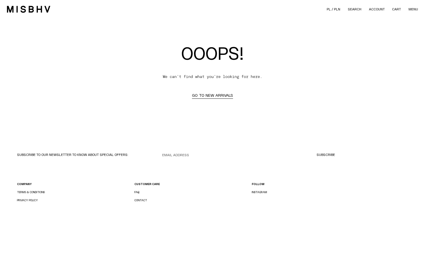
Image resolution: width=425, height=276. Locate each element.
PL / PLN (333, 9)
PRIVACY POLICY (27, 200)
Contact (140, 200)
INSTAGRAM (259, 192)
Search (354, 9)
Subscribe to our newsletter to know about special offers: (72, 155)
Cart (396, 9)
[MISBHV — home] (28, 9)
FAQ (136, 192)
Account (377, 9)
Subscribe (326, 155)
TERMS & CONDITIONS (31, 192)
